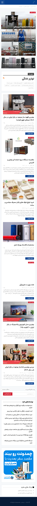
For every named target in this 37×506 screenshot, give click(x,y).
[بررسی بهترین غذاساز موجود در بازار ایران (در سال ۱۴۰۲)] (18, 354)
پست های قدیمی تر (30, 389)
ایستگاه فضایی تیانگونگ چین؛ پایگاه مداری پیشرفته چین (18, 442)
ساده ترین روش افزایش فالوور (25, 491)
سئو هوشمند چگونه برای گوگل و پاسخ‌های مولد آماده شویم (17, 406)
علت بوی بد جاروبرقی (27, 284)
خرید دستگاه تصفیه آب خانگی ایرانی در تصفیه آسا (19, 415)
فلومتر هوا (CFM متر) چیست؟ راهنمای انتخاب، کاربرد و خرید (17, 436)
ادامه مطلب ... (29, 133)
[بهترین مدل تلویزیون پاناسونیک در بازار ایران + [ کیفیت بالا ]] (18, 312)
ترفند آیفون (7, 85)
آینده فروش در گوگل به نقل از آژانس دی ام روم (19, 411)
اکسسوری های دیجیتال (18, 82)
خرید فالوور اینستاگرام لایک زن (25, 493)
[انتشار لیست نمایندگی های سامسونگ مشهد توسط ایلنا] (18, 35)
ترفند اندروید (31, 87)
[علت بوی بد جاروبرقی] (18, 272)
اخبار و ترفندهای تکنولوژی (28, 82)
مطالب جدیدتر (5, 389)
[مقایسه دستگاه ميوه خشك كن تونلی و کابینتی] (18, 147)
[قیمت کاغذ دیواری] (27, 49)
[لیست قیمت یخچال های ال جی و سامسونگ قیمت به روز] (18, 62)
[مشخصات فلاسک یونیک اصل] (18, 232)
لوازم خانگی (32, 12)
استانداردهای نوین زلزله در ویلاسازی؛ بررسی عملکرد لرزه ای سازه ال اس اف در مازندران (18, 419)
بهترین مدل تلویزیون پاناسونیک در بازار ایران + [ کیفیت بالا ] (20, 326)
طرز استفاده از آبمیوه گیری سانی (24, 26)
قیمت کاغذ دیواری (29, 53)
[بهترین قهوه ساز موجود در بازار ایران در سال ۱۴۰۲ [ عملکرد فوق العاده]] (18, 104)
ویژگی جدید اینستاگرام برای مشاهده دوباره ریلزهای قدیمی (18, 430)
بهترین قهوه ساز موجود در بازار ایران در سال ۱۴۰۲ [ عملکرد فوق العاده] (18, 118)
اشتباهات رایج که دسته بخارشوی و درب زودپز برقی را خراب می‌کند (18, 425)
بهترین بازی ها (9, 82)
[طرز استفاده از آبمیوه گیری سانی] (18, 20)
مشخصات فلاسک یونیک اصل (24, 245)
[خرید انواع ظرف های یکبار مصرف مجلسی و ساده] (18, 189)
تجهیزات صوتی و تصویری (15, 85)
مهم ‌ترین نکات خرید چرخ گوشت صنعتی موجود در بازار (10, 51)
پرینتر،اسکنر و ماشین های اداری (27, 85)
